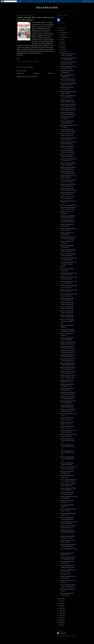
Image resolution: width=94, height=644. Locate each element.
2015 (60, 606)
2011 (60, 615)
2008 (60, 622)
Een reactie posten (22, 70)
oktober (62, 35)
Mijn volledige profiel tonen (66, 635)
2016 (60, 603)
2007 (60, 625)
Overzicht (62, 266)
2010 (60, 618)
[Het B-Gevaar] (58, 21)
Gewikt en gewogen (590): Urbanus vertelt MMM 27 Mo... (67, 321)
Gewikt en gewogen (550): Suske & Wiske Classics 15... (67, 446)
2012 (60, 613)
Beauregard (47, 7)
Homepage (36, 73)
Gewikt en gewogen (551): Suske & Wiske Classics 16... (67, 440)
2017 (60, 601)
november (63, 32)
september (63, 37)
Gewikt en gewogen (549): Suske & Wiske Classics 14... (67, 452)
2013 (60, 610)
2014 (60, 608)
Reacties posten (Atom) (31, 76)
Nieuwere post (20, 73)
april (61, 47)
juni (61, 42)
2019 (60, 30)
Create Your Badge (61, 22)
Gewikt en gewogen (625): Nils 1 (68, 205)
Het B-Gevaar (60, 17)
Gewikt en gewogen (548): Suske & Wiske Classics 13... (67, 458)
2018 (60, 598)
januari (62, 51)
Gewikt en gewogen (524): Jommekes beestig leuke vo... (67, 531)
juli (61, 39)
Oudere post (51, 73)
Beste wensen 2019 (65, 574)
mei (61, 44)
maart (62, 49)
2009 (60, 620)
